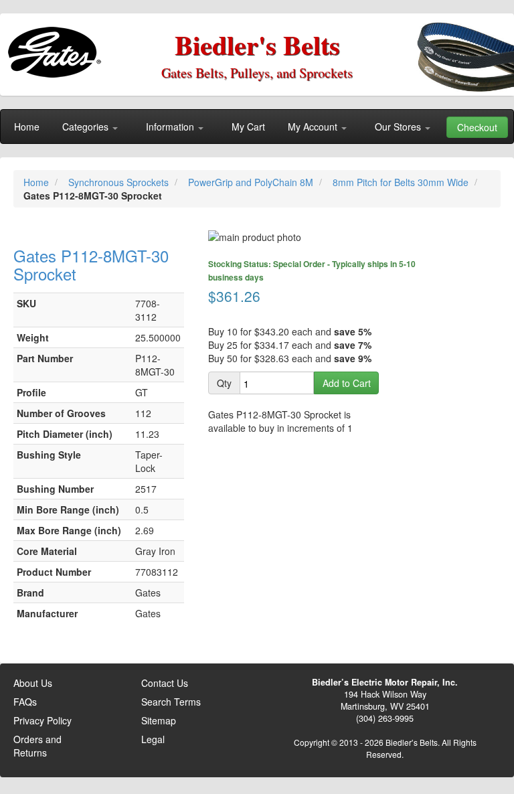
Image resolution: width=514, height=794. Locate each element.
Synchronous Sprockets (119, 182)
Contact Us (164, 683)
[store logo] (57, 47)
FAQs (25, 701)
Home (37, 182)
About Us (32, 683)
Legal (153, 739)
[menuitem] (27, 126)
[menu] (257, 126)
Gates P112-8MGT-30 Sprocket (91, 264)
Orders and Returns (37, 745)
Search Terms (171, 701)
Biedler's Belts (257, 44)
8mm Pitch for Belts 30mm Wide (402, 182)
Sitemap (158, 720)
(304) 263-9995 (385, 718)
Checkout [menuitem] (477, 127)
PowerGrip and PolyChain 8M (252, 182)
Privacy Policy (42, 720)
